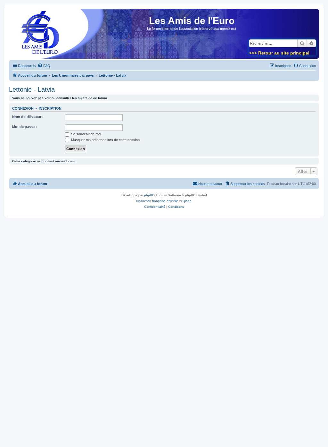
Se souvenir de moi (85, 134)
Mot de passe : (24, 127)
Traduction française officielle (156, 201)
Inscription (50, 108)
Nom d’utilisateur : (28, 117)
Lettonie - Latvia (32, 89)
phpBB (149, 195)
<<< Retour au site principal (279, 52)
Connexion (23, 108)
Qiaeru (188, 201)
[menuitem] (43, 66)
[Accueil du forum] (38, 35)
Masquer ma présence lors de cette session (105, 140)
